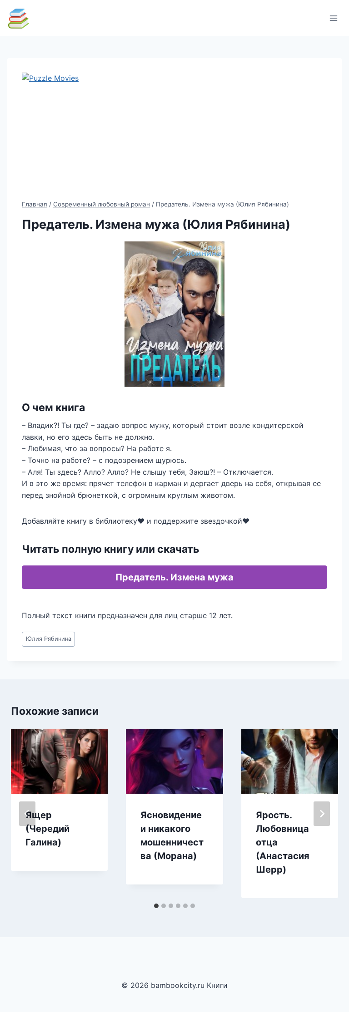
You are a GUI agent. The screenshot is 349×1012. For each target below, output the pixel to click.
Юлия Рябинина (48, 638)
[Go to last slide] (27, 813)
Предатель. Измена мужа (174, 577)
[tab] (156, 906)
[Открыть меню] (333, 18)
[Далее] (322, 813)
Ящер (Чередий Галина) (47, 829)
